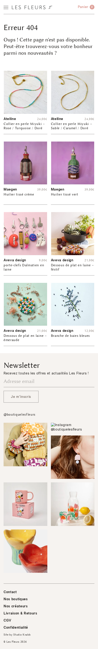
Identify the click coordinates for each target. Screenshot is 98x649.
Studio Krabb (21, 634)
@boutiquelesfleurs (19, 415)
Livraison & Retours (20, 613)
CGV (7, 620)
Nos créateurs (16, 606)
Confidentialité (16, 627)
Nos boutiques (16, 599)
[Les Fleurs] (32, 7)
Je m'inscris (21, 397)
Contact (10, 592)
